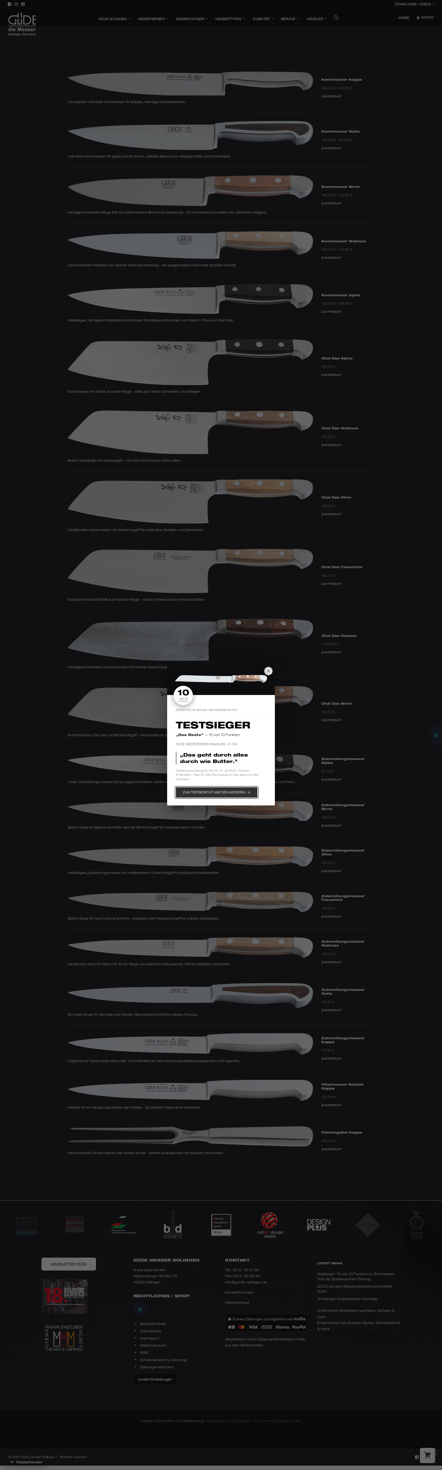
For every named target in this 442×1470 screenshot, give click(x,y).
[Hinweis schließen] (268, 671)
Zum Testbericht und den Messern (214, 792)
